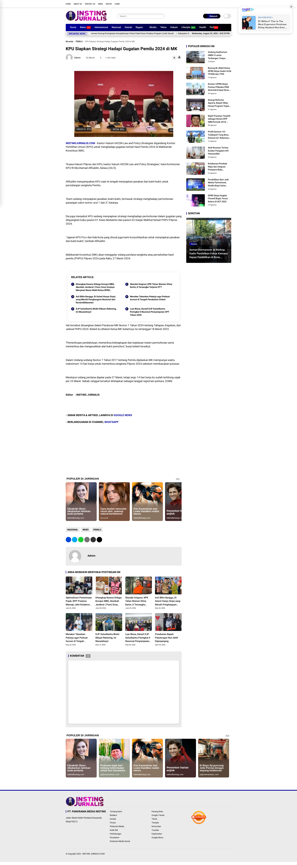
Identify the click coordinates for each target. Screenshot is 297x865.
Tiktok (154, 819)
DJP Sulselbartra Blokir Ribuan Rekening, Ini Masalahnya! (96, 310)
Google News (157, 837)
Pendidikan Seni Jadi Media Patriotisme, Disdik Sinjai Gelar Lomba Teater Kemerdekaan (218, 182)
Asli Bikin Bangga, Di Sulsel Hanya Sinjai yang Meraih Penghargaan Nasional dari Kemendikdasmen (96, 299)
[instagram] (216, 4)
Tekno (163, 27)
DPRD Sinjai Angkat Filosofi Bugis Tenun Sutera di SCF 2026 (218, 198)
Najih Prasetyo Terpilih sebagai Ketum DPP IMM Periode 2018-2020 (219, 118)
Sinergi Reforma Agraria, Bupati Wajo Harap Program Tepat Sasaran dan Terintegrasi (218, 103)
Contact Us (90, 4)
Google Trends (158, 815)
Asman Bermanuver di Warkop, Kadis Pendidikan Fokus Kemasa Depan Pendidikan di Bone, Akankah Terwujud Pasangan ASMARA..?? (208, 253)
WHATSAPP (111, 422)
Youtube (155, 830)
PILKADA (194, 244)
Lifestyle (188, 27)
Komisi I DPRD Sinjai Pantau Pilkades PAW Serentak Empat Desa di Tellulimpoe (219, 87)
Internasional (101, 27)
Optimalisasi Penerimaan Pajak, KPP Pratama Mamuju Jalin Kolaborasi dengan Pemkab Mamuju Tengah (79, 601)
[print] (87, 539)
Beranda (69, 41)
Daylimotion (157, 834)
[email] (93, 539)
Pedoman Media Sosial (120, 841)
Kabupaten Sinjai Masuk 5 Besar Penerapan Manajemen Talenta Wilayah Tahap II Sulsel (189, 33)
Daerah (128, 27)
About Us (78, 4)
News (85, 27)
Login (117, 4)
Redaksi (113, 815)
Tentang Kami (116, 811)
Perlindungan (115, 834)
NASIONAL (72, 529)
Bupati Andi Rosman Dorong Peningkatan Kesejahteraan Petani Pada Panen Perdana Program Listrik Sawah (99, 33)
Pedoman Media (117, 826)
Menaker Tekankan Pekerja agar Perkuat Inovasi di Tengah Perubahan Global (150, 298)
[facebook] (206, 4)
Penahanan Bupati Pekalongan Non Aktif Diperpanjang (166, 638)
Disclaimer (114, 837)
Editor (109, 4)
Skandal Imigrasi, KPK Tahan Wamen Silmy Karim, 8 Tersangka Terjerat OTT (151, 285)
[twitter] (211, 4)
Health (202, 27)
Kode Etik (114, 830)
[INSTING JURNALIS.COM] (86, 19)
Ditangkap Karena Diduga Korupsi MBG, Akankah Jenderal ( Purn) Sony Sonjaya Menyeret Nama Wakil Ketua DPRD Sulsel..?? (95, 287)
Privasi (113, 822)
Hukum (174, 27)
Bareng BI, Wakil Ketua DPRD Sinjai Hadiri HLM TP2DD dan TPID (219, 71)
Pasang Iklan (157, 811)
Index (100, 4)
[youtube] (220, 4)
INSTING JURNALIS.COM (93, 854)
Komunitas (156, 826)
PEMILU (79, 41)
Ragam (139, 27)
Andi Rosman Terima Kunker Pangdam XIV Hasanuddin (218, 150)
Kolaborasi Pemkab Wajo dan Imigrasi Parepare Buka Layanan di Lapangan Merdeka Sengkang (218, 166)
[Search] (162, 16)
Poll (214, 27)
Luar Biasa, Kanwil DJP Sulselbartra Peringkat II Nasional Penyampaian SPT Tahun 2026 (149, 311)
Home (68, 4)
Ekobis (153, 27)
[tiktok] (225, 4)
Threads (155, 822)
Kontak (113, 819)
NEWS (86, 529)
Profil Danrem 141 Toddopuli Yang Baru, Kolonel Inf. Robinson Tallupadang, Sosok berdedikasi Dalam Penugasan (218, 134)
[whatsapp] (81, 539)
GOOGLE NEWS (123, 415)
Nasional (116, 27)
